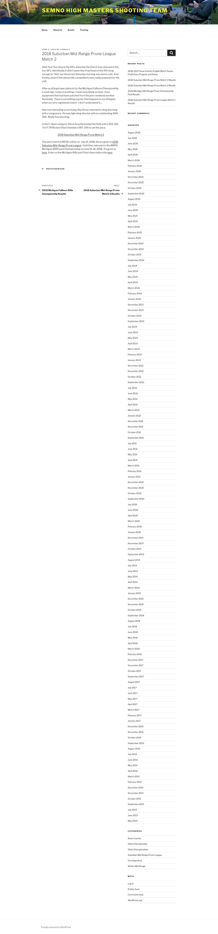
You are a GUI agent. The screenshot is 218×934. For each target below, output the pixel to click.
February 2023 (135, 354)
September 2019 (136, 554)
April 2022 (133, 404)
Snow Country (134, 838)
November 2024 (136, 249)
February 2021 (134, 471)
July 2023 (132, 326)
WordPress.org (135, 900)
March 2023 (134, 349)
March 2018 (134, 648)
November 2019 (136, 543)
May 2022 (132, 399)
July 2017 (132, 687)
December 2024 (136, 243)
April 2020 (133, 515)
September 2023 (136, 321)
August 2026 (134, 132)
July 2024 (132, 265)
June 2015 (133, 815)
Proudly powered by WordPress (56, 927)
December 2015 (135, 787)
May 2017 (132, 698)
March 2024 (134, 288)
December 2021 (135, 421)
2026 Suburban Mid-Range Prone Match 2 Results (152, 85)
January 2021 (134, 476)
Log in (130, 883)
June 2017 (133, 693)
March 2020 (134, 521)
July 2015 (132, 809)
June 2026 (133, 143)
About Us (57, 30)
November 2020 (136, 488)
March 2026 (134, 160)
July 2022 (132, 388)
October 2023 (134, 315)
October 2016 (134, 737)
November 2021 (135, 426)
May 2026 (133, 149)
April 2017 (132, 704)
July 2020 (132, 504)
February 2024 (135, 293)
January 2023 (134, 360)
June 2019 (133, 571)
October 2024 (134, 254)
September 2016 (136, 743)
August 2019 (134, 560)
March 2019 (134, 587)
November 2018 (136, 604)
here (44, 152)
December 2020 (136, 482)
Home (44, 30)
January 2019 (134, 593)
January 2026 (134, 171)
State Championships (138, 849)
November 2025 (136, 182)
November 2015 (136, 793)
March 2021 (133, 465)
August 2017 (134, 682)
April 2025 (133, 221)
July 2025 (132, 204)
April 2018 (133, 643)
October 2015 (134, 798)
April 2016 (133, 771)
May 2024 (133, 277)
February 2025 (135, 232)
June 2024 (133, 271)
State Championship (137, 844)
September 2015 (136, 804)
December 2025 (136, 177)
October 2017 (134, 671)
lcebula (65, 49)
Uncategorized (55, 169)
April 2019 (133, 582)
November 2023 (136, 310)
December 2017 (135, 660)
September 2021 (136, 437)
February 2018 (135, 654)
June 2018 (133, 632)
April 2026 (133, 154)
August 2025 (134, 199)
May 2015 (132, 821)
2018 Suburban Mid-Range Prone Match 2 (81, 134)
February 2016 (135, 782)
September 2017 (136, 676)
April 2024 (133, 282)
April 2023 (133, 343)
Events (71, 30)
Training (84, 30)
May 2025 (133, 216)
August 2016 (134, 748)
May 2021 (132, 454)
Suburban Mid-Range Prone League (145, 855)
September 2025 (136, 193)
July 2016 (132, 754)
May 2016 (132, 765)
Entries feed (133, 889)
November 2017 (135, 665)
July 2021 (132, 443)
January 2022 (134, 415)
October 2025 (134, 188)
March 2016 (134, 776)
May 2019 (132, 576)
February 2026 (135, 166)
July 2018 (132, 626)
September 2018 (136, 615)
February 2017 (134, 715)
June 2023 (133, 332)
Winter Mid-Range (136, 866)
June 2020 (133, 510)
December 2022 (135, 365)
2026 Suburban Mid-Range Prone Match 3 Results (152, 80)
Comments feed (135, 894)
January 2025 (134, 238)
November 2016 (136, 732)
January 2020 (134, 532)
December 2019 (135, 537)
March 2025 (134, 227)
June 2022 (133, 393)
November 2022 (136, 371)
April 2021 (132, 460)
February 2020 (135, 526)
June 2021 (133, 449)
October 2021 (134, 432)
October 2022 (134, 376)
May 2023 (133, 338)
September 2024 (136, 260)
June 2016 (133, 760)
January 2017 (134, 721)
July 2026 (132, 138)
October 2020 (134, 493)
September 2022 (136, 382)
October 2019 (134, 549)
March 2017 (133, 709)
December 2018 (135, 598)
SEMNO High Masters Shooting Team (105, 10)
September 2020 (136, 499)
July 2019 (132, 565)
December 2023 (136, 304)
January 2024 (134, 299)
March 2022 (134, 410)
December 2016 (135, 726)
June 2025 (133, 210)
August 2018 (134, 621)
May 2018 (132, 637)
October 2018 (134, 610)
